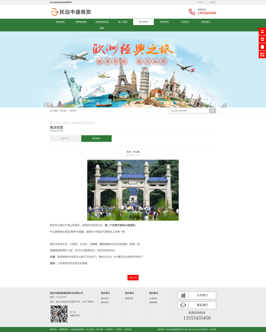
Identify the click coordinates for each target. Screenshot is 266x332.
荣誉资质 (129, 298)
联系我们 (212, 2)
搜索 (212, 111)
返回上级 (133, 278)
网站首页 (60, 22)
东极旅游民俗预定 (102, 25)
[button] (126, 104)
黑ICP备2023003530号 (193, 329)
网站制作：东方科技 (208, 329)
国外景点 (63, 111)
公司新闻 (153, 298)
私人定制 (122, 22)
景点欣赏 (143, 22)
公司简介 (200, 2)
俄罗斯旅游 (81, 22)
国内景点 (73, 111)
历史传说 (164, 22)
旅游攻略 (153, 302)
